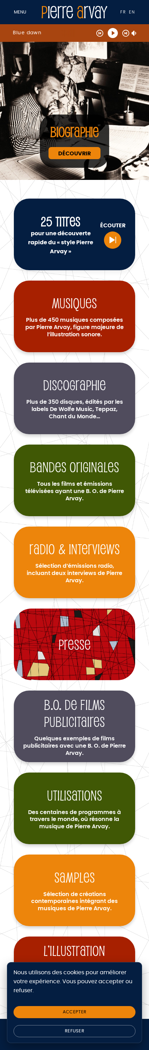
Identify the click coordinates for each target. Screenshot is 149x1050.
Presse (75, 644)
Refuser (74, 1031)
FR (123, 12)
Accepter (74, 1012)
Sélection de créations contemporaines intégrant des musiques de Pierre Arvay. (74, 902)
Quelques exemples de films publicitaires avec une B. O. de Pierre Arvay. (74, 746)
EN (132, 12)
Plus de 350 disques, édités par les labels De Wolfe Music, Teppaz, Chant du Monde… (74, 409)
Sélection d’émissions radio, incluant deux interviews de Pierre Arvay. (74, 573)
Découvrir (74, 153)
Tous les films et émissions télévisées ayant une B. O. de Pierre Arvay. (74, 491)
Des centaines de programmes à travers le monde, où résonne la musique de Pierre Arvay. (74, 820)
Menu (20, 12)
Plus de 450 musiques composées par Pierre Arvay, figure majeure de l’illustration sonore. (74, 327)
